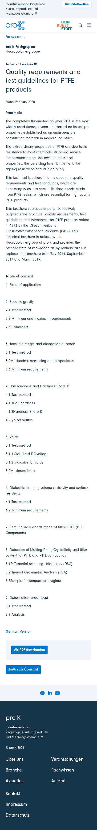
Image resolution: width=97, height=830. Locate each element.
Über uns (14, 759)
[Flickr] (42, 693)
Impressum (16, 804)
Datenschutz (17, 815)
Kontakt (13, 793)
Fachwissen (13, 37)
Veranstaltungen (67, 759)
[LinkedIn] (50, 693)
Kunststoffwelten (77, 4)
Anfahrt (58, 780)
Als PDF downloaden (29, 650)
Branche (14, 770)
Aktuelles (15, 780)
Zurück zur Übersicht (23, 669)
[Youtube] (57, 693)
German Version (19, 631)
